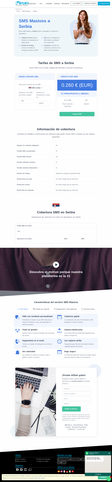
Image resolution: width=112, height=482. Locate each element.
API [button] (41, 3)
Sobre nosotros (20, 459)
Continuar (103, 477)
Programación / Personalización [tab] (66, 309)
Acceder (76, 3)
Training (49, 3)
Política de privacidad (44, 459)
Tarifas (57, 3)
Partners (65, 3)
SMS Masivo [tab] (23, 309)
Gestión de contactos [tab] (42, 309)
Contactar (105, 3)
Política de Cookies (39, 478)
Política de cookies (43, 461)
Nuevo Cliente (90, 3)
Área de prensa (21, 461)
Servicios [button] (32, 3)
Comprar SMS (77, 114)
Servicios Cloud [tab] (89, 309)
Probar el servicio (71, 409)
